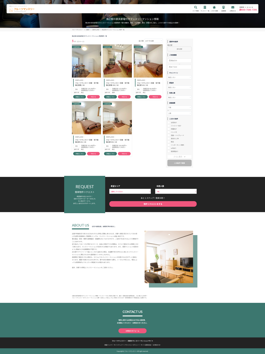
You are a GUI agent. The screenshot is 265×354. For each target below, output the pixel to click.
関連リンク (108, 345)
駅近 (172, 142)
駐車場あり (174, 151)
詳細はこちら (80, 97)
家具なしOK (175, 138)
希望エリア (115, 186)
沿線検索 (223, 11)
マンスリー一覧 (205, 11)
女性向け (174, 122)
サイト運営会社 (146, 345)
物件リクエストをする (153, 204)
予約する (93, 97)
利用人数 (160, 186)
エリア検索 (196, 11)
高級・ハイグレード (177, 135)
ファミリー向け (176, 126)
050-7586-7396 (249, 9)
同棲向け (174, 129)
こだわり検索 (214, 11)
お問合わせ (233, 11)
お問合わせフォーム (132, 331)
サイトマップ (118, 345)
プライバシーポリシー (131, 345)
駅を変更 (179, 49)
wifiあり (173, 148)
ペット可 (174, 132)
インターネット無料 (177, 145)
